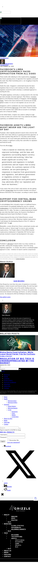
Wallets (14, 415)
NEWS (13, 518)
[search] (20, 369)
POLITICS (14, 520)
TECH (6, 533)
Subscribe (7, 386)
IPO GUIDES (15, 534)
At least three (9, 190)
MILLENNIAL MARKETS (18, 529)
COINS (17, 543)
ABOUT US (7, 550)
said (10, 223)
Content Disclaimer (20, 258)
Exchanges (15, 411)
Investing (6, 404)
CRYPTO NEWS (19, 540)
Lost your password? (13, 442)
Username (3, 434)
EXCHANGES (19, 541)
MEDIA (6, 552)
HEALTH (6, 514)
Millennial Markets (12, 408)
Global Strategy (6, 356)
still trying (10, 244)
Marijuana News (12, 401)
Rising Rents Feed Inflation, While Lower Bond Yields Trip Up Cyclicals (17, 353)
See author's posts (5, 297)
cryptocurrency (4, 208)
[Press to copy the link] (36, 499)
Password (3, 437)
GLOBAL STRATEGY (17, 525)
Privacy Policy (8, 380)
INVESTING (7, 523)
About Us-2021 (8, 418)
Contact (6, 388)
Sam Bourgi (9, 63)
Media (6, 376)
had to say (15, 107)
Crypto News (15, 416)
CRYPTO (14, 538)
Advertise (7, 384)
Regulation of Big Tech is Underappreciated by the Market (17, 360)
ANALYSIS (14, 516)
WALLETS (18, 545)
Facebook (33, 77)
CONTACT (7, 556)
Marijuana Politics (12, 402)
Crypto (9, 410)
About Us (7, 374)
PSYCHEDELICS (16, 527)
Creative (6, 378)
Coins (13, 413)
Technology (4, 58)
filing (11, 145)
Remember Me (14, 440)
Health (6, 399)
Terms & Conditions (10, 382)
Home (5, 397)
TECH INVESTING (16, 536)
